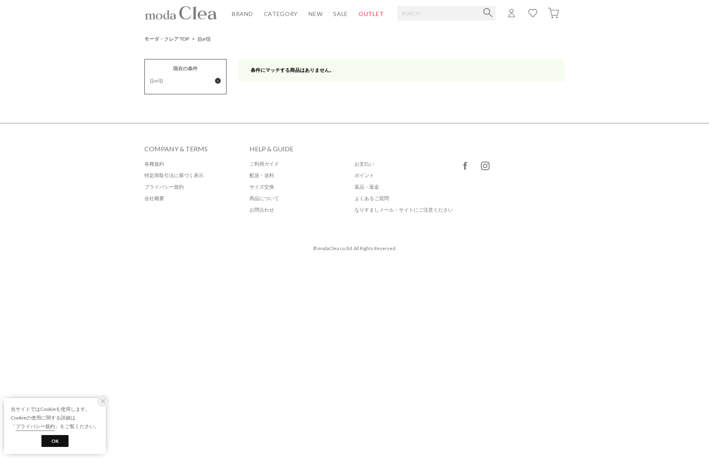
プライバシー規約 (164, 187)
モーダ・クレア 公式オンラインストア (180, 13)
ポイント (364, 175)
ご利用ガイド (264, 164)
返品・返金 (366, 187)
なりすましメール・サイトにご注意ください (403, 210)
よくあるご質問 (371, 198)
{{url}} (204, 39)
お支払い (364, 164)
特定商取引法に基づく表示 (174, 175)
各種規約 (154, 164)
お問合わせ (261, 210)
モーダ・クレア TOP (166, 39)
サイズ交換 (261, 187)
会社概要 (154, 198)
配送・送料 (261, 175)
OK (55, 441)
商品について (264, 198)
